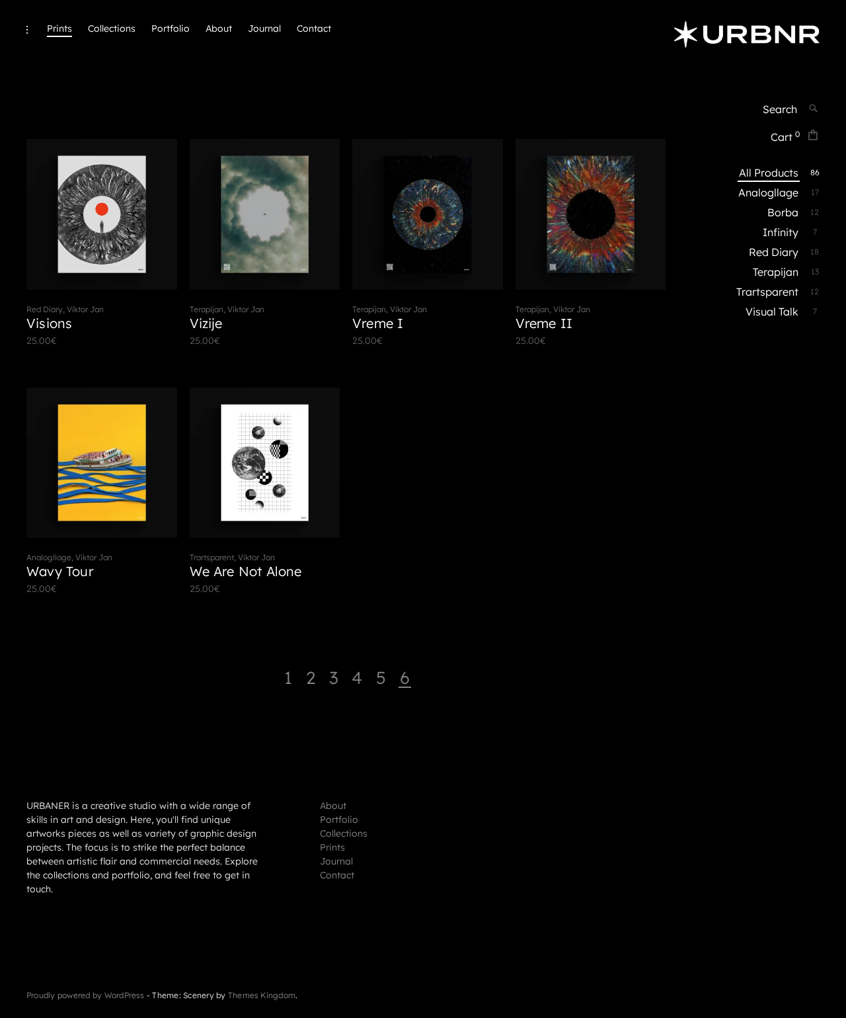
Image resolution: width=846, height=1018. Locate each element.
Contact (314, 28)
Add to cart (91, 341)
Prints (59, 28)
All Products (769, 172)
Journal (264, 28)
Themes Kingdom (261, 995)
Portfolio (170, 28)
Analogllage (769, 192)
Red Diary (774, 252)
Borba (783, 212)
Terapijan (776, 271)
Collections (111, 28)
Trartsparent (768, 291)
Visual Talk (773, 311)
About (219, 28)
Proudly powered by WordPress (85, 995)
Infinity (781, 232)
